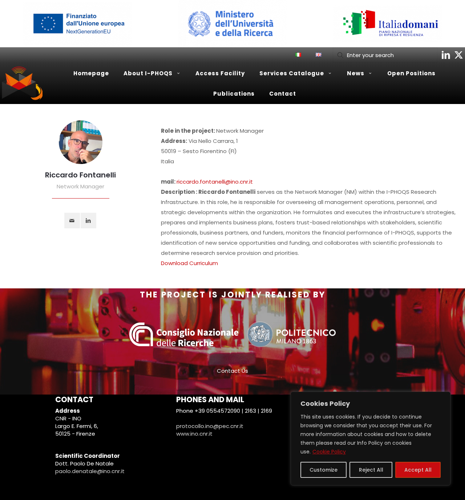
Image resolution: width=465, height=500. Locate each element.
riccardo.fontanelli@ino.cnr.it (215, 181)
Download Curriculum (189, 263)
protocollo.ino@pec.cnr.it (209, 426)
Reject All (371, 469)
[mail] (72, 220)
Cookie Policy (329, 451)
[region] (370, 438)
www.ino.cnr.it (194, 433)
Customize (323, 469)
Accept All (418, 469)
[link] (77, 23)
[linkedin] (88, 220)
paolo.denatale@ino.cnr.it (90, 471)
